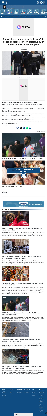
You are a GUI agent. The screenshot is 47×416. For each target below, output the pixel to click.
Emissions (19, 392)
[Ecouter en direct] (38, 2)
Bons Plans (6, 16)
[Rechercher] (41, 2)
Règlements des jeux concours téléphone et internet (41, 408)
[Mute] (23, 7)
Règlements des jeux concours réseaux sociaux (41, 395)
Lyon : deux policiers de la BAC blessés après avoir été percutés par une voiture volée (21, 367)
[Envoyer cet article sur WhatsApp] (26, 128)
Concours (33, 16)
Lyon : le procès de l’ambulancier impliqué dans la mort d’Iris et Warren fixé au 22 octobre (21, 257)
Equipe (4, 391)
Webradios (19, 16)
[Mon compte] (43, 2)
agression (4, 192)
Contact (4, 392)
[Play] (1, 11)
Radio (39, 16)
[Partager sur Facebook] (17, 128)
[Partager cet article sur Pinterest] (23, 128)
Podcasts (26, 16)
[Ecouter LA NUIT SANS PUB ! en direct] (23, 204)
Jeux (18, 394)
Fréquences (5, 397)
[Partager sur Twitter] (20, 128)
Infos (12, 16)
